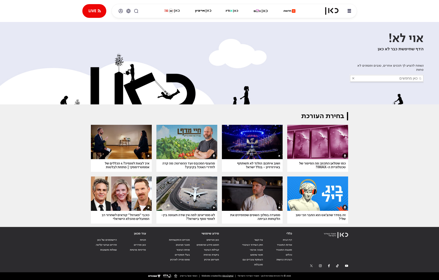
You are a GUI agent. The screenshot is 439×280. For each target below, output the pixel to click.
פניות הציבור (183, 250)
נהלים (289, 255)
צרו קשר (258, 240)
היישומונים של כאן (107, 240)
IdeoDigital (227, 276)
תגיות (143, 240)
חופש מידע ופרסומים (208, 245)
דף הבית (287, 240)
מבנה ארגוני (256, 250)
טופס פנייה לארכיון (180, 259)
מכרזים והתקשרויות (179, 240)
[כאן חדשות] (289, 11)
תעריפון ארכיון (211, 259)
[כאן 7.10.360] (172, 11)
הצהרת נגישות (284, 259)
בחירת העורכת (322, 116)
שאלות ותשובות (108, 250)
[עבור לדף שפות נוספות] (128, 11)
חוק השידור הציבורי (252, 245)
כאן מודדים (140, 245)
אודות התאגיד (284, 245)
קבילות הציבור (211, 250)
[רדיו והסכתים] (232, 11)
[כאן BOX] (261, 11)
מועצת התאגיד (284, 250)
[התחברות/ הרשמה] (120, 11)
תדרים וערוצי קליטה (106, 245)
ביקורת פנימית (211, 255)
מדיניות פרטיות (138, 250)
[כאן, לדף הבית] (329, 11)
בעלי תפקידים (182, 255)
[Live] (94, 11)
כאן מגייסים (212, 240)
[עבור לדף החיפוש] (136, 11)
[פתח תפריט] (349, 11)
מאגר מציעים (183, 245)
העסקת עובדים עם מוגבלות (252, 262)
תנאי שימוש (256, 255)
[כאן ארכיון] (203, 11)
